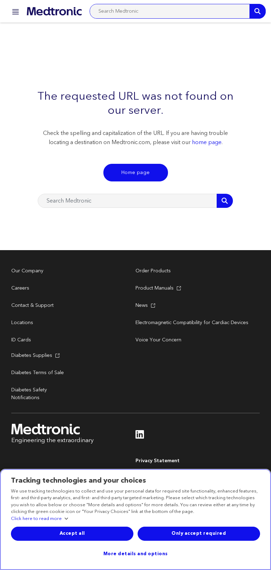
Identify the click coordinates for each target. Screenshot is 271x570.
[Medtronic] (54, 11)
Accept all (72, 533)
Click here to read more (36, 518)
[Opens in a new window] (140, 436)
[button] (13, 13)
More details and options (135, 554)
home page (207, 142)
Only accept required (198, 533)
